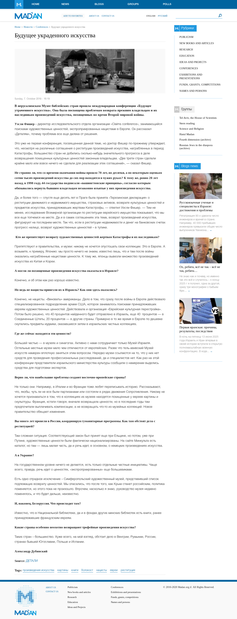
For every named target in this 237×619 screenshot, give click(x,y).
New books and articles (196, 43)
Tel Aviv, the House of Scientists (198, 117)
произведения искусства (38, 570)
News (65, 4)
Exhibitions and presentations (126, 592)
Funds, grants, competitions (200, 84)
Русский (162, 16)
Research (186, 49)
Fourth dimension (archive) (195, 139)
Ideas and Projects (192, 62)
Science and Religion (191, 128)
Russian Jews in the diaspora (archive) (196, 147)
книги (74, 570)
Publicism (186, 37)
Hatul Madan (186, 134)
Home (35, 4)
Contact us (108, 16)
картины (62, 570)
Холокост (87, 570)
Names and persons (193, 91)
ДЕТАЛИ (32, 561)
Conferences (42, 27)
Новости (28, 27)
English (150, 16)
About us (94, 16)
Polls (167, 4)
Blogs (99, 4)
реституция (128, 570)
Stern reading (187, 123)
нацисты (101, 570)
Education (186, 55)
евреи (114, 570)
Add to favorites (73, 16)
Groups (133, 4)
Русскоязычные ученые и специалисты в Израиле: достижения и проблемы (196, 206)
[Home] (28, 14)
